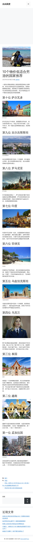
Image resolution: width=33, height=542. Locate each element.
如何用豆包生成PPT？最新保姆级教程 (13, 521)
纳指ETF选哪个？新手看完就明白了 (13, 531)
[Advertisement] (16, 25)
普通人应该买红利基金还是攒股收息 (13, 524)
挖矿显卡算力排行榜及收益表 (13, 488)
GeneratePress (24, 539)
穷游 (6, 480)
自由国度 (6, 4)
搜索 (3, 496)
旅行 (6, 478)
